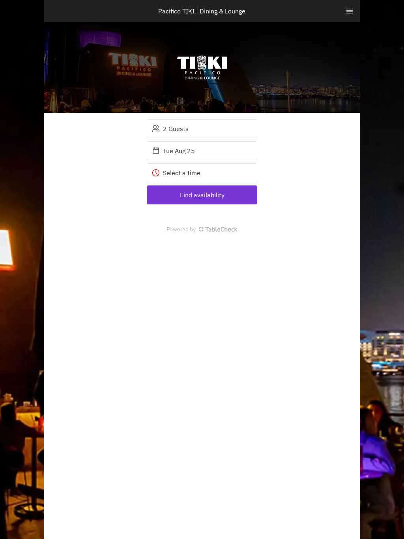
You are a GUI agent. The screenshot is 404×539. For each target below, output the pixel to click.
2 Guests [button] (176, 129)
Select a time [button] (181, 173)
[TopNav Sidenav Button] (349, 11)
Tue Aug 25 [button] (179, 151)
